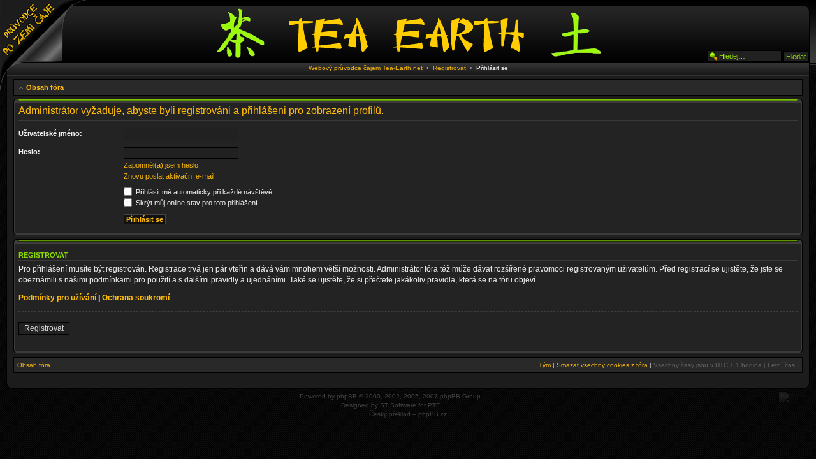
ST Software (398, 405)
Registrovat (449, 67)
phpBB (347, 396)
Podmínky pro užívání (57, 297)
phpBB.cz (432, 414)
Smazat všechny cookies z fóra (602, 364)
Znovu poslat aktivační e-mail (169, 176)
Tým (545, 364)
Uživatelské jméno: (50, 133)
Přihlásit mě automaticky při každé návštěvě (203, 192)
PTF (434, 405)
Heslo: (29, 152)
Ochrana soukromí (136, 297)
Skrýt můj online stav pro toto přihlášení (196, 203)
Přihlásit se (492, 67)
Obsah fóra (45, 87)
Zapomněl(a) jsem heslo (161, 165)
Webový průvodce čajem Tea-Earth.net (366, 67)
